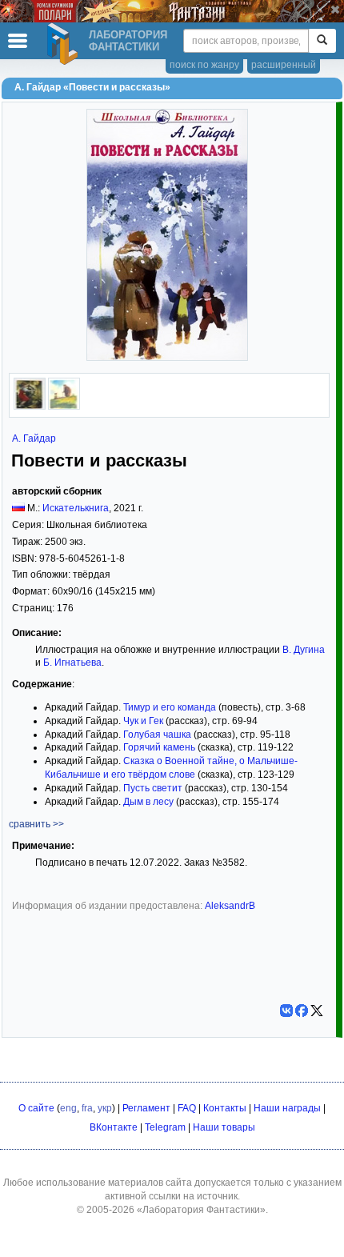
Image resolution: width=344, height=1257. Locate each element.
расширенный (283, 64)
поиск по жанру (204, 64)
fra (87, 1108)
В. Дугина (303, 649)
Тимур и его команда (169, 707)
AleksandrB (230, 905)
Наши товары (224, 1127)
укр (105, 1108)
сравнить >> (36, 824)
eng (68, 1108)
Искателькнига (75, 508)
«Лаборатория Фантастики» (201, 1209)
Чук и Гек (143, 721)
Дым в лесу (148, 801)
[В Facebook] (301, 1010)
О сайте (36, 1108)
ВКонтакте (114, 1127)
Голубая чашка (157, 734)
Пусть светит (152, 788)
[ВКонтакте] (286, 1010)
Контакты (224, 1108)
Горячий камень (159, 747)
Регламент (146, 1108)
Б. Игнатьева (72, 662)
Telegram (165, 1127)
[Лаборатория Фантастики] (64, 44)
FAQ (187, 1108)
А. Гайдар (34, 438)
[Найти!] (322, 41)
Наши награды (287, 1108)
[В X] (316, 1010)
